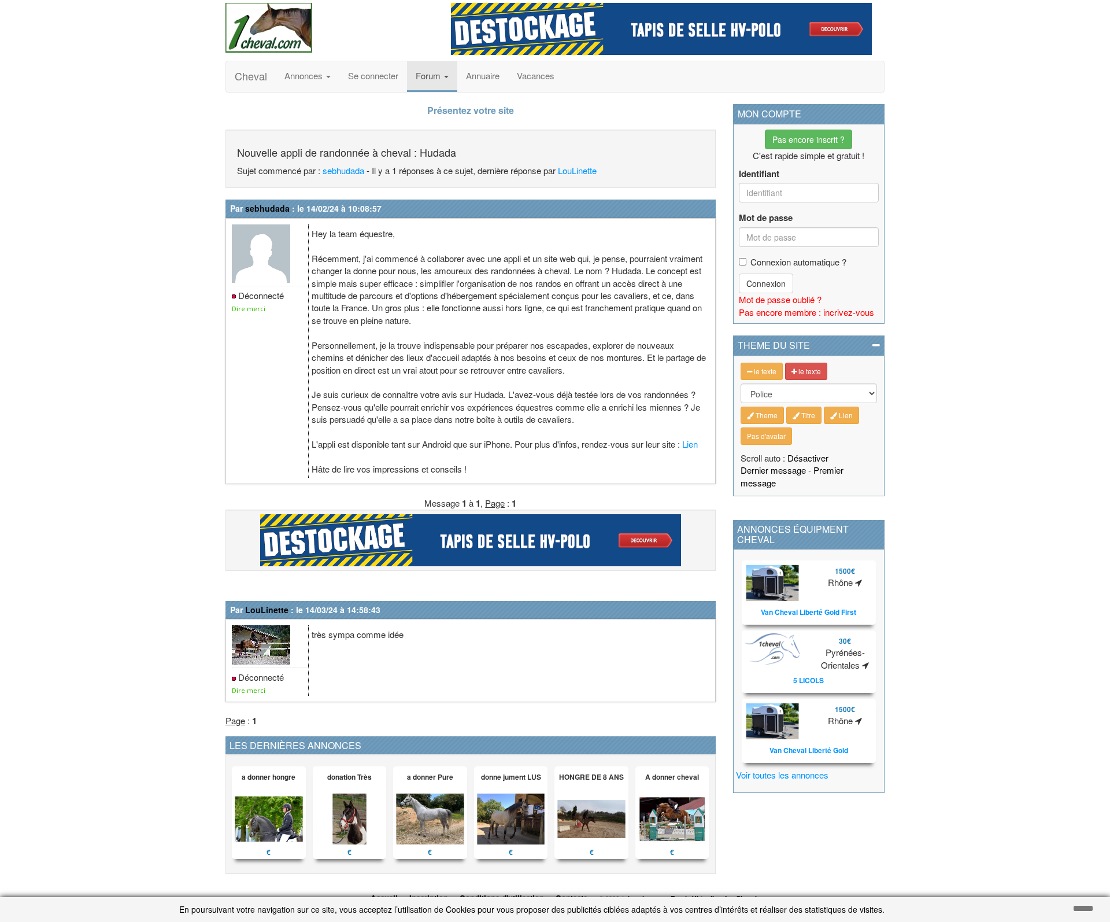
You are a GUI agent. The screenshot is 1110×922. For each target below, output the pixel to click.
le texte (764, 371)
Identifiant (759, 174)
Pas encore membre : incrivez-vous (806, 312)
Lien (690, 444)
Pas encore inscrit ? (808, 139)
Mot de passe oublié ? (780, 299)
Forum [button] (429, 75)
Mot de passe (766, 218)
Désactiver (807, 458)
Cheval (251, 75)
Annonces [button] (304, 75)
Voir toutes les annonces (782, 775)
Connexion (766, 283)
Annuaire (483, 75)
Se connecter (373, 75)
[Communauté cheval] (329, 28)
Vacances (535, 75)
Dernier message (773, 470)
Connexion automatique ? (798, 262)
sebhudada (343, 170)
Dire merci (248, 308)
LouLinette (577, 170)
